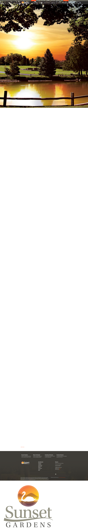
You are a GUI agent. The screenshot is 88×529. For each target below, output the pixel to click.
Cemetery (45, 2)
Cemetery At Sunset (49, 454)
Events (49, 2)
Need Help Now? (43, 0)
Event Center (40, 466)
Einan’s (37, 2)
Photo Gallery (53, 2)
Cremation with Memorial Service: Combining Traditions (29, 253)
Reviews (63, 2)
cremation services (28, 180)
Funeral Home (40, 465)
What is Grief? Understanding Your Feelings (27, 216)
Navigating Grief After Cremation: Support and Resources (29, 179)
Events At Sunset (60, 454)
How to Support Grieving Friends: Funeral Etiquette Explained (29, 365)
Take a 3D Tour (33, 0)
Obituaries (59, 2)
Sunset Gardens (24, 454)
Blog (56, 2)
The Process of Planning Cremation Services (27, 328)
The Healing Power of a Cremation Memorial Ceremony (29, 402)
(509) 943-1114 (65, 0)
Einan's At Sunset (36, 454)
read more (22, 145)
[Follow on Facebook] (55, 474)
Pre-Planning (58, 0)
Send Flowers (38, 0)
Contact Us (66, 2)
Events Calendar (53, 0)
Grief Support (48, 0)
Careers (62, 0)
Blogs (39, 470)
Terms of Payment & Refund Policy (62, 477)
